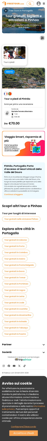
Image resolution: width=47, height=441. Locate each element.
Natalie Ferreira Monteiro (22, 111)
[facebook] (8, 365)
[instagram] (3, 365)
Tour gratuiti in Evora (14, 271)
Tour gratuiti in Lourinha (15, 309)
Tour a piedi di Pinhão (17, 98)
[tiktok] (24, 365)
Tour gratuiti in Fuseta (15, 334)
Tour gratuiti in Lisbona (15, 240)
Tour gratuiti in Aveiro (14, 258)
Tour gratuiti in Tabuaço (16, 327)
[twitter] (19, 365)
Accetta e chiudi (23, 433)
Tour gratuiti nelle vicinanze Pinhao (21, 219)
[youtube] (14, 365)
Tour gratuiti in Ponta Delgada (19, 265)
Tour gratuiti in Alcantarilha (17, 315)
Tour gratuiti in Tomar (14, 277)
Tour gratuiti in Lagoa (14, 290)
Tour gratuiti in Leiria (14, 296)
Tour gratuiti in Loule (14, 302)
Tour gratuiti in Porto (14, 246)
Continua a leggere (13, 194)
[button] (14, 55)
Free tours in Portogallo (21, 10)
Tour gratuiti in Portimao (16, 283)
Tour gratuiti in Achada (15, 321)
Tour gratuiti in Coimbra (16, 252)
